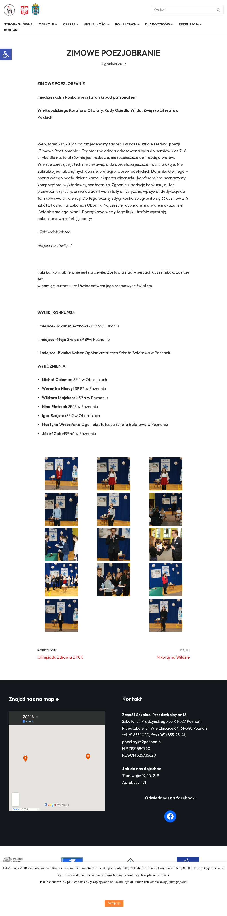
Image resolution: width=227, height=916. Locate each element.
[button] (6, 54)
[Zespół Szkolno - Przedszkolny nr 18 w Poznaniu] (10, 10)
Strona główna (18, 24)
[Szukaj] (219, 10)
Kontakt (11, 30)
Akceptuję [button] (114, 903)
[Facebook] (170, 816)
